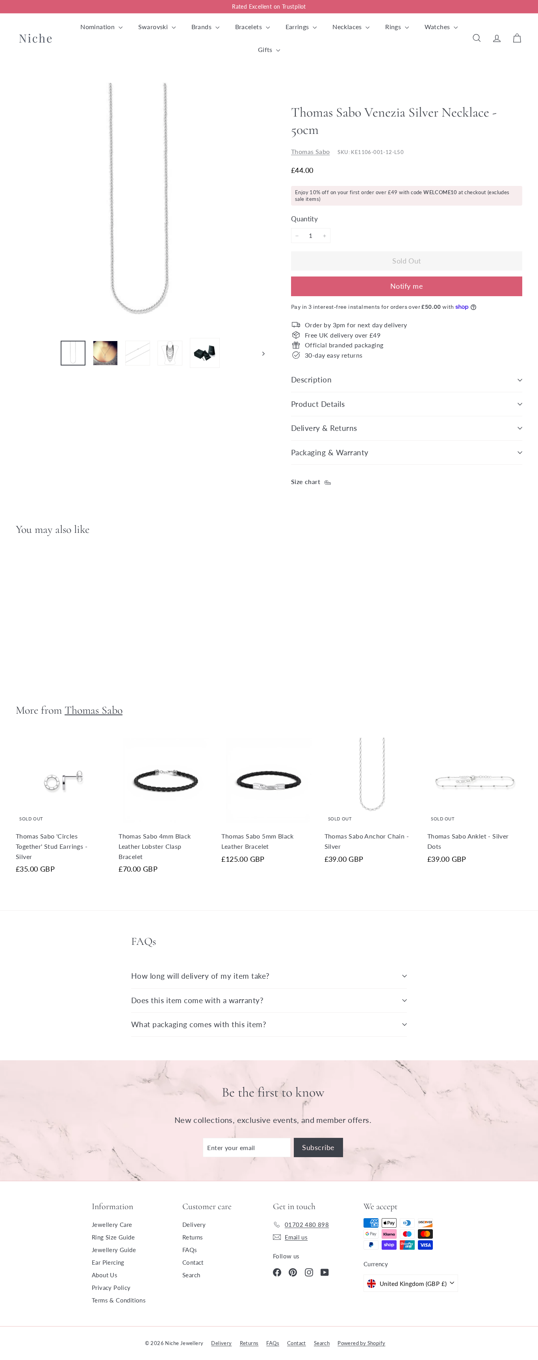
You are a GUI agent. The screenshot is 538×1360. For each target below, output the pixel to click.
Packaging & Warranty (330, 452)
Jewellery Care (112, 1224)
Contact (193, 1262)
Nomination (98, 26)
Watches (438, 26)
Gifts (266, 49)
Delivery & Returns (324, 427)
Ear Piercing (108, 1262)
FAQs (189, 1249)
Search (191, 1274)
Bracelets (249, 26)
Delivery (194, 1224)
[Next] (260, 353)
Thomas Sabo (310, 152)
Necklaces (348, 26)
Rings (394, 26)
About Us (104, 1274)
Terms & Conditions (119, 1300)
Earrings (298, 26)
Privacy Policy (111, 1287)
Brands (202, 26)
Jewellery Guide (114, 1249)
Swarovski (154, 26)
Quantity (304, 219)
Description (311, 379)
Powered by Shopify (361, 1343)
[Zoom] (140, 206)
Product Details (318, 403)
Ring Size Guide (113, 1237)
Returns (192, 1237)
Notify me (406, 286)
